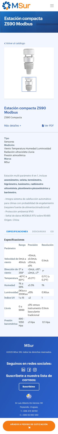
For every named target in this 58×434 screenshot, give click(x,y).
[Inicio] (16, 6)
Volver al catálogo (15, 43)
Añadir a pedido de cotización (29, 424)
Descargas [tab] (39, 232)
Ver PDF (49, 125)
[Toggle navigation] (52, 5)
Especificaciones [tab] (17, 232)
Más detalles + (12, 125)
